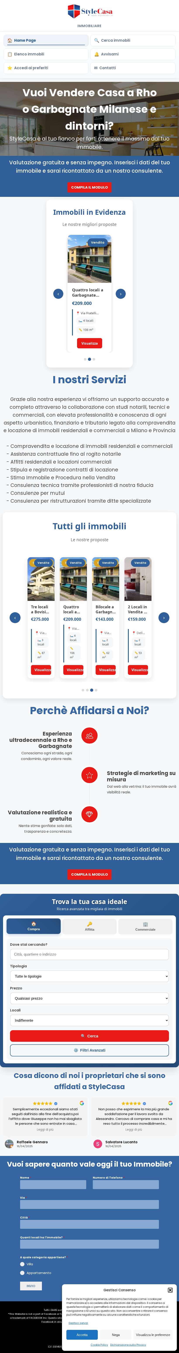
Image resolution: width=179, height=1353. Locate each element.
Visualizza (42, 669)
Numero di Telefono (109, 1177)
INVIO (31, 1286)
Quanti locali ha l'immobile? (42, 1237)
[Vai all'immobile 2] (89, 359)
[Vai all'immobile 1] (85, 359)
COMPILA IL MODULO (89, 187)
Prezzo (16, 988)
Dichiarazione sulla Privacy (128, 1345)
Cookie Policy (99, 1345)
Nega (116, 1335)
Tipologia (18, 966)
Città (25, 1217)
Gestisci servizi (78, 1323)
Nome (25, 1177)
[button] (170, 1290)
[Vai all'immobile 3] (94, 359)
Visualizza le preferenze (153, 1335)
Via (23, 1198)
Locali (15, 1010)
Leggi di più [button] (45, 1130)
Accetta (82, 1335)
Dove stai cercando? (28, 944)
